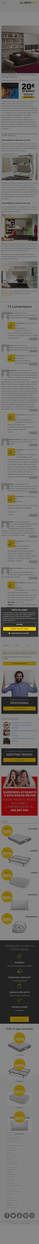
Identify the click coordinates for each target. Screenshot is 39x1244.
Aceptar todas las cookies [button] (19, 629)
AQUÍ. (14, 620)
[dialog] (19, 622)
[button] (19, 633)
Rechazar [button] (19, 624)
